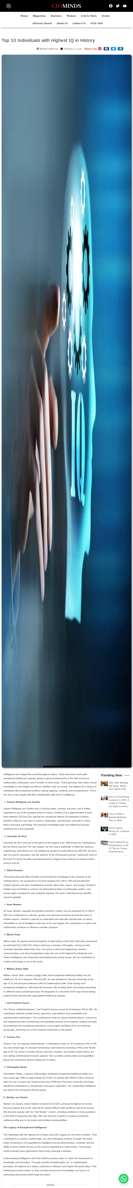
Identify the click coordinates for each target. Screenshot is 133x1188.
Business (56, 15)
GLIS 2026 (97, 23)
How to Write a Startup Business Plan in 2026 (117, 817)
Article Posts (89, 15)
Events (106, 15)
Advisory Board (42, 23)
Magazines (39, 15)
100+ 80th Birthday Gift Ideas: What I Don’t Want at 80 (118, 785)
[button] (8, 6)
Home (24, 15)
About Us (62, 23)
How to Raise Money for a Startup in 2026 (119, 831)
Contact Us (79, 23)
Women (71, 15)
